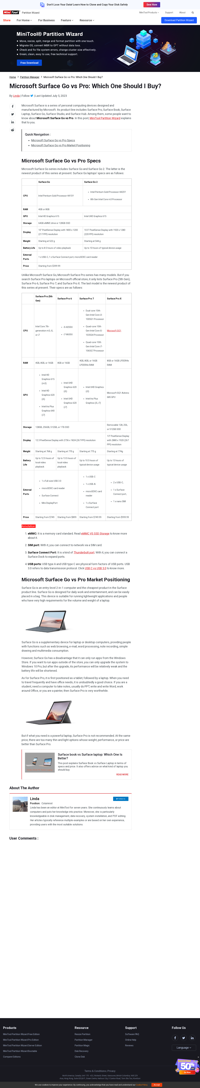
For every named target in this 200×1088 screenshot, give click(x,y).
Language (183, 1047)
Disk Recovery (81, 1051)
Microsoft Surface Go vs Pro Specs (53, 140)
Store (6, 20)
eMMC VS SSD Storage (95, 533)
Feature (66, 20)
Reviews (129, 1045)
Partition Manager (29, 77)
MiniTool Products (148, 12)
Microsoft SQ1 (114, 330)
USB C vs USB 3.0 (95, 568)
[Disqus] (70, 880)
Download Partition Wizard (179, 20)
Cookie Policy (141, 1085)
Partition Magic (82, 1045)
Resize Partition (82, 1034)
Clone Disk (80, 1056)
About (182, 12)
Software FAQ (132, 1034)
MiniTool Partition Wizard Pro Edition (21, 1040)
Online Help (130, 1040)
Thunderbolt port (84, 552)
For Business (46, 20)
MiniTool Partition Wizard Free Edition (21, 1034)
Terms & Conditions (95, 1071)
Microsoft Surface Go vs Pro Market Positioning (60, 145)
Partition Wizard (30, 12)
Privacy (111, 1071)
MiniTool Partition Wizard (105, 118)
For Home (23, 20)
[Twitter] (31, 96)
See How (152, 4)
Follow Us (121, 799)
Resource (86, 20)
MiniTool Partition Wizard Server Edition (22, 1045)
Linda (16, 95)
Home (12, 77)
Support (169, 12)
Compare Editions (12, 1056)
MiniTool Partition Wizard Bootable (20, 1051)
